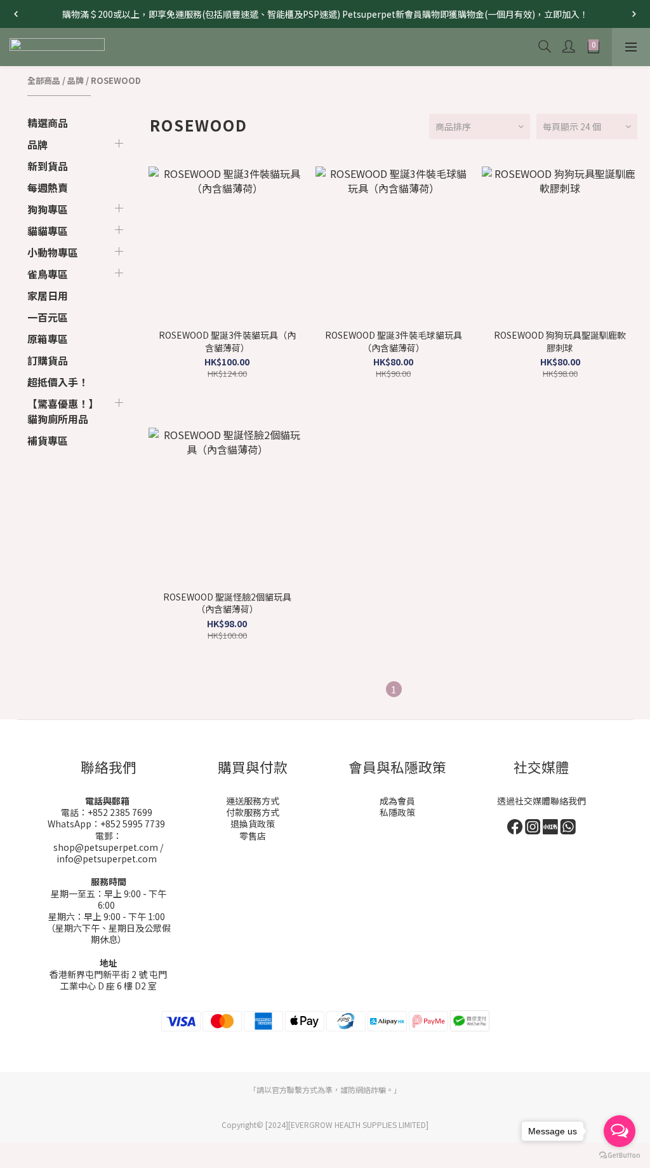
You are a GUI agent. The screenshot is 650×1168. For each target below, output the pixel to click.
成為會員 (397, 800)
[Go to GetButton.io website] (619, 1155)
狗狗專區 (47, 209)
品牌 (75, 80)
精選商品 (47, 122)
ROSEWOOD (116, 80)
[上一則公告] (16, 14)
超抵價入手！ (57, 382)
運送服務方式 (252, 800)
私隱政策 (397, 812)
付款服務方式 (252, 812)
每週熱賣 (47, 187)
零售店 (252, 835)
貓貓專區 (47, 230)
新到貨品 (47, 165)
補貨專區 (47, 440)
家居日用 (47, 295)
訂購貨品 (47, 360)
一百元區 (47, 317)
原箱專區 (47, 338)
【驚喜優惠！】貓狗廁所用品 (62, 411)
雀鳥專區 (47, 274)
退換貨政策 (252, 823)
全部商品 (43, 80)
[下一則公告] (634, 14)
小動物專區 (52, 252)
